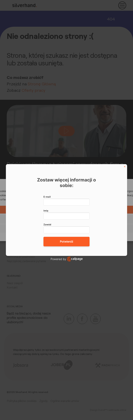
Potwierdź (66, 241)
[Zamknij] (124, 166)
